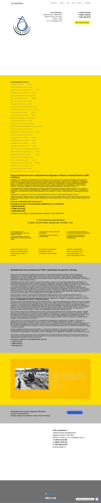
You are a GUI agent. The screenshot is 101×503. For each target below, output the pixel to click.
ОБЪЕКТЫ (79, 3)
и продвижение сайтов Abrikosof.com (53, 500)
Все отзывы (58, 385)
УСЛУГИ (61, 3)
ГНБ (68, 3)
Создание (41, 500)
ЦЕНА (73, 3)
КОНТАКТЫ (87, 3)
